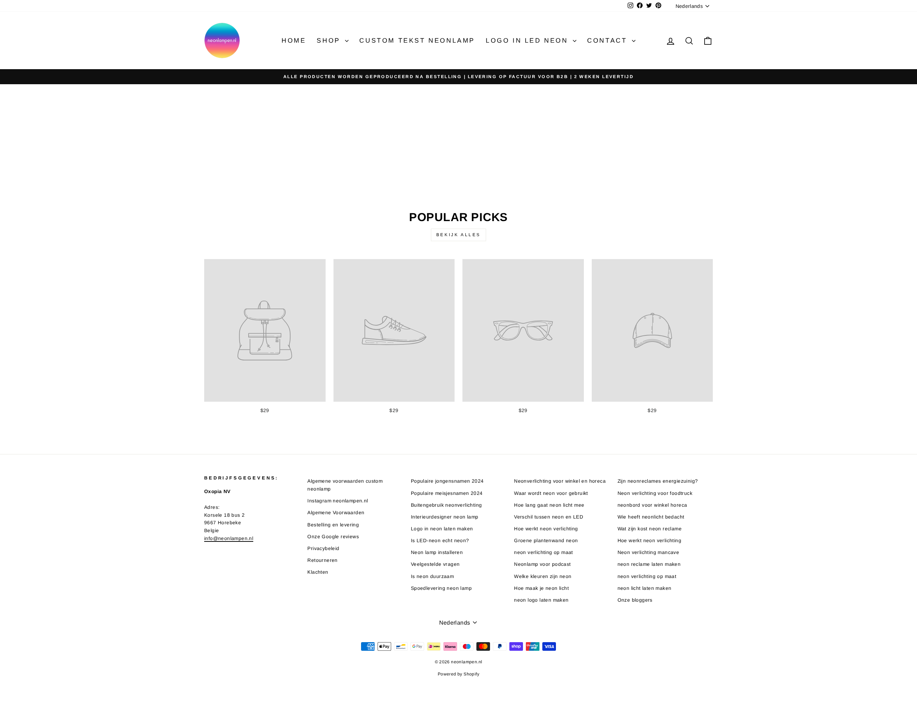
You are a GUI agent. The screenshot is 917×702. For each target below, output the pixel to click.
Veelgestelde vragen (435, 564)
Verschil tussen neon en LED (548, 517)
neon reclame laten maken (649, 564)
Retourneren (322, 560)
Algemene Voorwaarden (335, 512)
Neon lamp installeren (437, 552)
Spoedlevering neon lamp (441, 588)
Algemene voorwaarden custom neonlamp (345, 485)
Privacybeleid (323, 548)
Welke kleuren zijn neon (542, 576)
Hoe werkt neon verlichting (546, 528)
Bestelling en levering (333, 524)
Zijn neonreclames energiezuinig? (658, 481)
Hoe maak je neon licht (541, 588)
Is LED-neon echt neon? (440, 540)
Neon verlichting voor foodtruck (655, 493)
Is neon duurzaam (432, 576)
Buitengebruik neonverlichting (446, 505)
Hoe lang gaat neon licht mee (549, 505)
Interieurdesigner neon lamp (445, 517)
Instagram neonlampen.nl (337, 500)
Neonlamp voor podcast (542, 564)
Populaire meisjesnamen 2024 (447, 493)
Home (294, 40)
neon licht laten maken (645, 588)
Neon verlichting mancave (649, 552)
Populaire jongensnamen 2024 (447, 481)
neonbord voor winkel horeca (652, 505)
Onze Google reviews (333, 536)
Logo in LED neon (528, 40)
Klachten (317, 572)
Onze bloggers (635, 600)
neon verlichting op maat (543, 552)
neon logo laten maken (541, 600)
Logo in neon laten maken (442, 528)
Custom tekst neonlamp (417, 40)
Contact (608, 40)
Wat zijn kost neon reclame (650, 528)
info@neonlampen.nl (228, 538)
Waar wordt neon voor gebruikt (551, 493)
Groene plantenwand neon (546, 540)
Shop (330, 40)
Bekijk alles (458, 234)
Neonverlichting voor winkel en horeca (560, 481)
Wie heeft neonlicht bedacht (651, 517)
